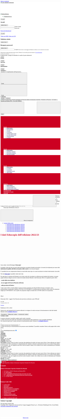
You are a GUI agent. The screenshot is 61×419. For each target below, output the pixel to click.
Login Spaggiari (38, 52)
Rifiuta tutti (12, 314)
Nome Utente (18, 26)
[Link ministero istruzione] (7, 2)
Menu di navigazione (28, 220)
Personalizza (4, 314)
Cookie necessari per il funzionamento (10, 325)
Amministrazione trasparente (10, 395)
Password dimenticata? (6, 30)
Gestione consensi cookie (9, 394)
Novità (58, 197)
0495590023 (9, 372)
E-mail (16, 49)
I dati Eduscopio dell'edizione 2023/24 (16, 227)
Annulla (2, 98)
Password (17, 28)
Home (57, 195)
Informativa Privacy (8, 387)
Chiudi (2, 60)
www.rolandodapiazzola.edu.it (8, 330)
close (2, 114)
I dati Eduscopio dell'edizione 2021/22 (16, 229)
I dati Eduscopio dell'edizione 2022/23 (16, 228)
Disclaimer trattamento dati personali (9, 406)
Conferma (8, 98)
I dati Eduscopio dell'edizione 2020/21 (16, 231)
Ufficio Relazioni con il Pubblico (11, 388)
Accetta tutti (23, 314)
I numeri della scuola (8, 223)
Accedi (2, 19)
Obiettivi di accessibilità (9, 391)
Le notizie (58, 200)
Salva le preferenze (12, 360)
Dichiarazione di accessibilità (10, 390)
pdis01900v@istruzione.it (19, 373)
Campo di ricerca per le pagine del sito (10, 206)
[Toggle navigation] (12, 107)
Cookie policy (7, 384)
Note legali (6, 386)
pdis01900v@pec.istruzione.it (19, 375)
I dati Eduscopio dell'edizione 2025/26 (16, 224)
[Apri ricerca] (48, 107)
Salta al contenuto (5, 1)
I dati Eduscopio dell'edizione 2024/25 (16, 225)
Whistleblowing (7, 392)
